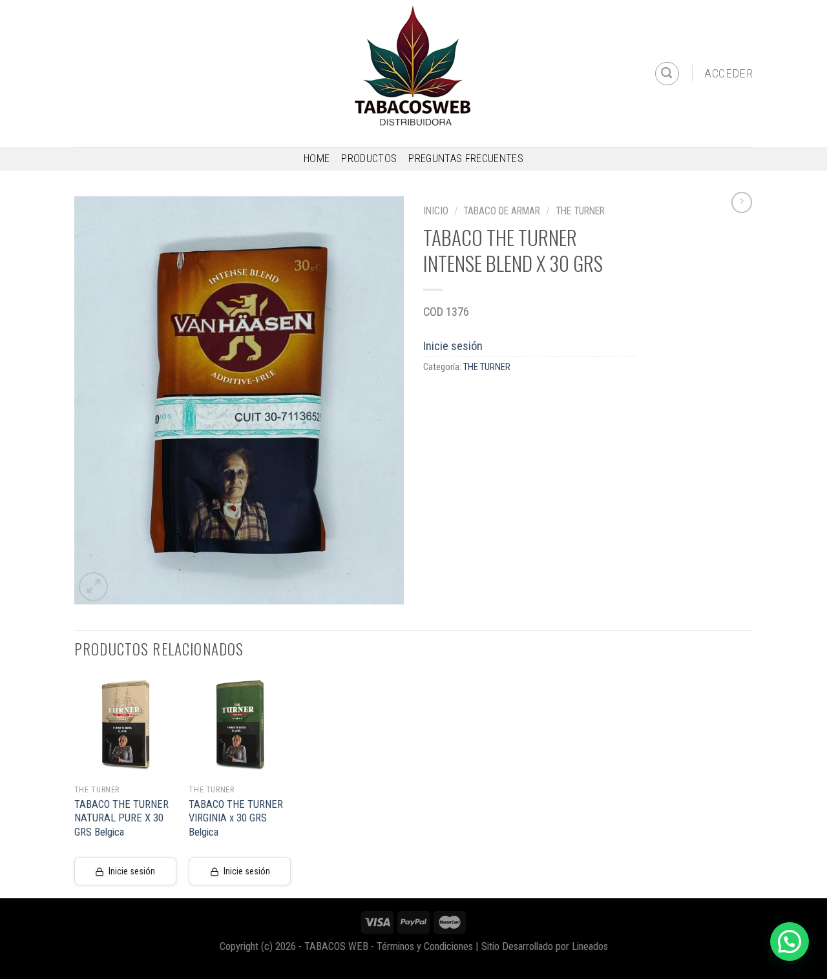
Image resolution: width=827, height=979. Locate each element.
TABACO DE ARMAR (501, 211)
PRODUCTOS (369, 158)
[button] (789, 941)
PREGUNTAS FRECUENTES (465, 158)
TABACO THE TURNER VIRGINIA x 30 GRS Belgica (236, 818)
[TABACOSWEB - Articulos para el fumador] (413, 73)
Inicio (435, 211)
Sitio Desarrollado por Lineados (544, 946)
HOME (317, 158)
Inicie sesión (453, 346)
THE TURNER (580, 211)
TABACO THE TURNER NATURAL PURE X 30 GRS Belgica (121, 818)
